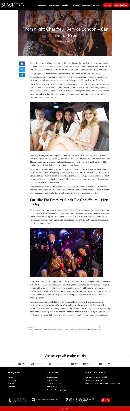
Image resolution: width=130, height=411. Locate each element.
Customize (90, 402)
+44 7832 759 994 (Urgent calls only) (19, 400)
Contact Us (97, 5)
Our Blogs (86, 5)
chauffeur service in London (55, 186)
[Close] (124, 387)
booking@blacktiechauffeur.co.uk (47, 400)
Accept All (116, 402)
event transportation (47, 312)
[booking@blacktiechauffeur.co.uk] (33, 399)
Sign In (107, 5)
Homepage (41, 5)
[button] (22, 63)
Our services (54, 5)
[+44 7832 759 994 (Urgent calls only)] (10, 400)
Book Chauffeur (121, 5)
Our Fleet (65, 5)
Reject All (104, 402)
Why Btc (75, 5)
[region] (103, 396)
